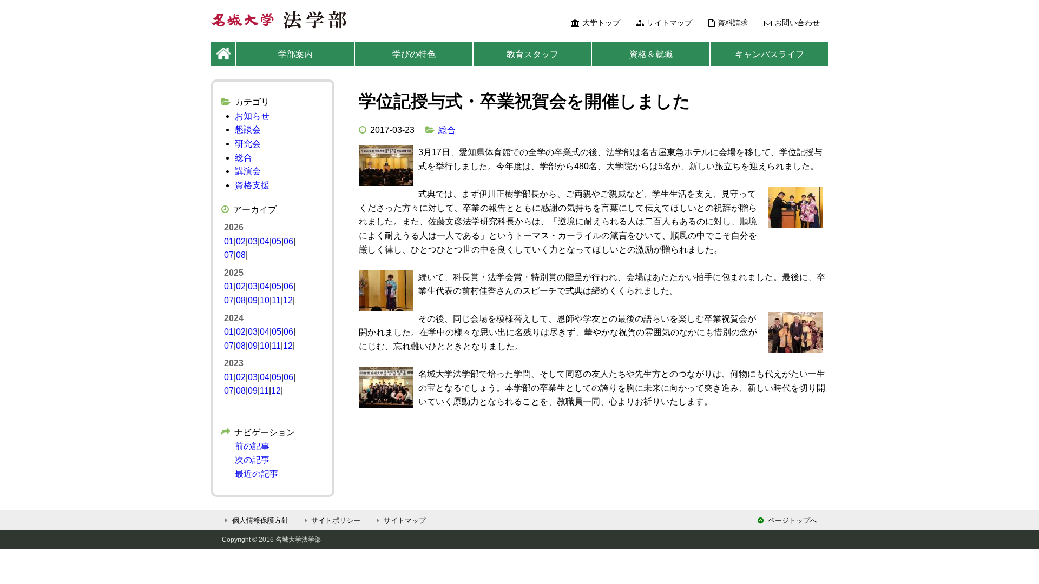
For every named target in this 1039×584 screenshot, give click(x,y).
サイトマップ (669, 22)
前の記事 (252, 446)
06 (288, 241)
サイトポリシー (335, 520)
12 (288, 300)
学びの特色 (414, 54)
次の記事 (252, 459)
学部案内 (295, 54)
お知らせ (252, 116)
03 (253, 241)
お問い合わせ (797, 22)
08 (241, 255)
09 (253, 300)
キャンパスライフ (769, 54)
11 (276, 300)
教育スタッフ (532, 54)
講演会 (248, 171)
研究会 (248, 143)
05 (276, 241)
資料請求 (733, 22)
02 (241, 241)
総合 (447, 130)
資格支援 (252, 185)
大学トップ (601, 22)
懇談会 (248, 129)
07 (229, 255)
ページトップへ (792, 520)
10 (264, 300)
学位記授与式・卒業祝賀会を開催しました (525, 101)
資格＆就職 (651, 54)
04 (264, 241)
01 (229, 241)
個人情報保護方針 (260, 520)
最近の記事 (256, 474)
